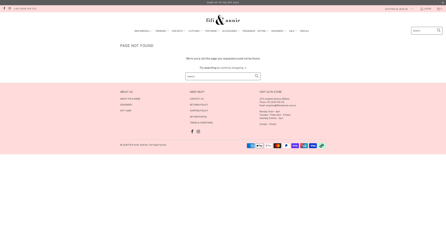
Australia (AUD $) (397, 9)
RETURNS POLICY (199, 104)
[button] (143, 31)
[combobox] (427, 31)
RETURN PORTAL (198, 116)
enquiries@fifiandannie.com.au (281, 105)
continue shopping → (233, 67)
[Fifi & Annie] (223, 20)
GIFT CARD (125, 110)
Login (427, 8)
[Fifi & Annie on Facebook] (4, 8)
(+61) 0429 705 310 (25, 8)
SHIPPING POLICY (199, 110)
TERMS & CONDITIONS (201, 122)
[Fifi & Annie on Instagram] (9, 8)
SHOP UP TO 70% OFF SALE (223, 2)
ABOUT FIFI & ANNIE (130, 98)
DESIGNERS (126, 104)
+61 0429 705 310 (275, 102)
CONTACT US (197, 98)
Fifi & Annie (133, 144)
